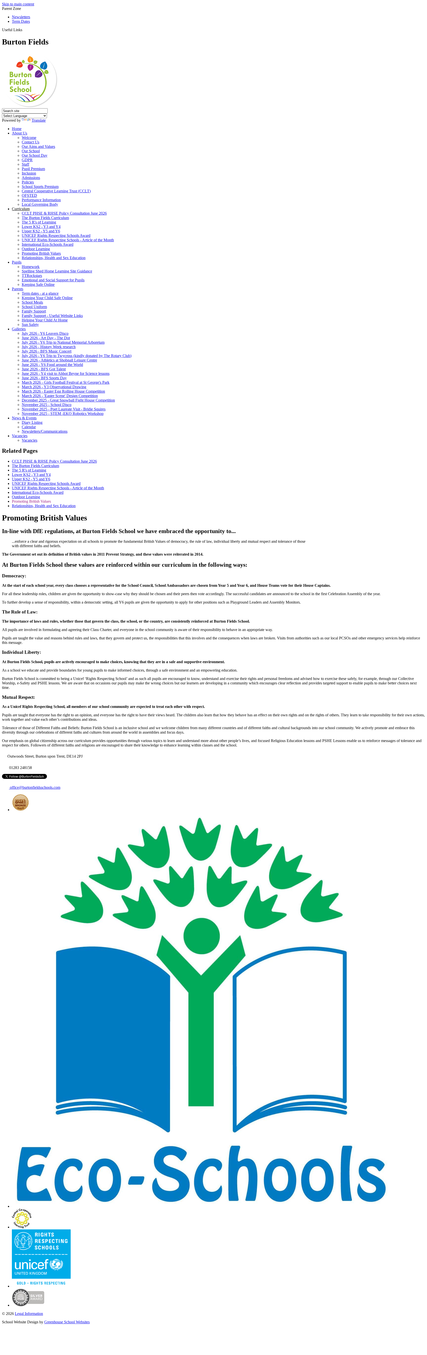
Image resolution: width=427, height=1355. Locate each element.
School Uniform (34, 307)
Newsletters (21, 17)
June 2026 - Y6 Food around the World (52, 364)
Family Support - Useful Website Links (52, 316)
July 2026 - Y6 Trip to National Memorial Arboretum (63, 342)
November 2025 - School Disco (46, 405)
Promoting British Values (41, 253)
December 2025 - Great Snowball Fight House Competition (68, 400)
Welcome (29, 138)
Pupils (16, 262)
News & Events (24, 418)
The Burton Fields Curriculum (45, 218)
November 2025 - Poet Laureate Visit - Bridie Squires (64, 409)
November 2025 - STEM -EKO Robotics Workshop (63, 413)
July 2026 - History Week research (49, 347)
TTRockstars (32, 275)
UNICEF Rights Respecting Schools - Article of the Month (68, 240)
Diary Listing (32, 422)
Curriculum (21, 209)
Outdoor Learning (36, 249)
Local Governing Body (40, 204)
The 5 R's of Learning (39, 222)
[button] (24, 29)
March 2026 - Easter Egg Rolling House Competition (63, 391)
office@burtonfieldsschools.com (34, 787)
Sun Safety (30, 324)
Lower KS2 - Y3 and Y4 (41, 227)
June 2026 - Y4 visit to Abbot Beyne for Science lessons (65, 373)
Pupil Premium (33, 169)
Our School (31, 151)
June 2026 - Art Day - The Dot (46, 338)
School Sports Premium (40, 186)
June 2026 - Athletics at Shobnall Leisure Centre (59, 360)
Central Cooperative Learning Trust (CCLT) (56, 191)
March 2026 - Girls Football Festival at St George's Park (65, 382)
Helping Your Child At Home (45, 320)
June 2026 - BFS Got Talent (44, 369)
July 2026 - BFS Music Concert (46, 351)
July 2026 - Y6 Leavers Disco (45, 333)
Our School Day (34, 155)
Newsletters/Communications (44, 431)
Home (16, 129)
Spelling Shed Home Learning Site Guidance (57, 271)
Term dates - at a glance (40, 293)
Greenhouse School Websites (67, 1322)
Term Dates (21, 21)
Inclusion (29, 173)
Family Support (34, 311)
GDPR (27, 160)
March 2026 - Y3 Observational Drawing (54, 387)
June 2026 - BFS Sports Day (44, 378)
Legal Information (29, 1313)
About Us (19, 133)
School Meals (32, 302)
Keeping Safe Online (38, 284)
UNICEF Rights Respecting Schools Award (56, 235)
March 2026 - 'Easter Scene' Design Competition (60, 396)
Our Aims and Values (38, 146)
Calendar (29, 427)
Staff (25, 164)
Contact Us (30, 142)
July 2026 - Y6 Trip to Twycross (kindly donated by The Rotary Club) (76, 356)
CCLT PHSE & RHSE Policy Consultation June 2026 (64, 213)
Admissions (31, 178)
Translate (39, 120)
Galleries (19, 329)
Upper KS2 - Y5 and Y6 (41, 231)
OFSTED (29, 195)
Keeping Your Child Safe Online (47, 298)
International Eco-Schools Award (47, 244)
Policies (28, 182)
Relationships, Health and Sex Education (53, 258)
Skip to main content (18, 4)
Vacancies (19, 436)
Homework (31, 267)
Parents (17, 289)
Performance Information (41, 200)
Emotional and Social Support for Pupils (53, 280)
